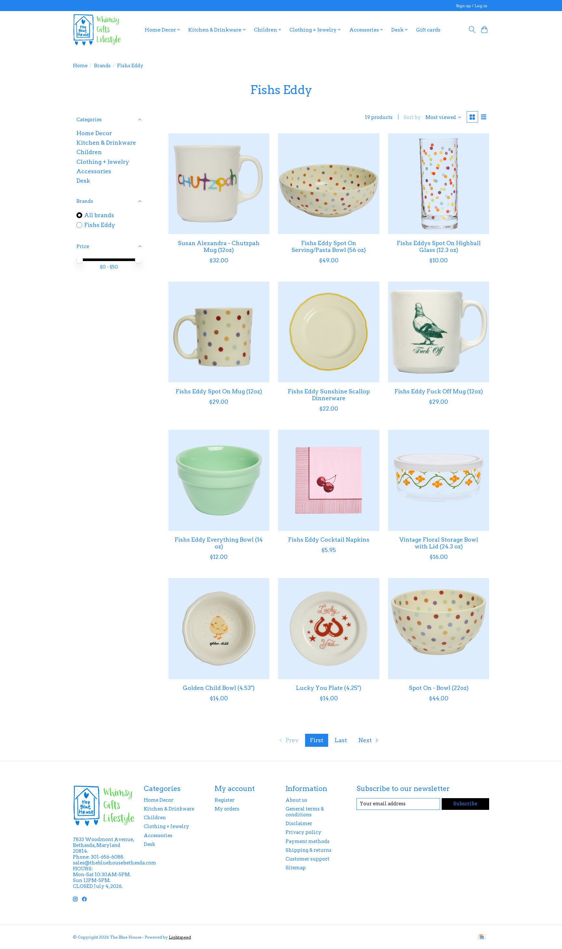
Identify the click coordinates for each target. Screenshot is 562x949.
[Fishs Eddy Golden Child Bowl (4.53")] (218, 628)
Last (341, 740)
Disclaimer (299, 823)
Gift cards (428, 30)
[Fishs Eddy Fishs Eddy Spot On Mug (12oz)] (218, 332)
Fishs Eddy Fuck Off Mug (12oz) (439, 391)
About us (296, 800)
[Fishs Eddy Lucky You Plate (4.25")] (328, 628)
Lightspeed (180, 937)
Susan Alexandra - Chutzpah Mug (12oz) (219, 246)
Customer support (307, 859)
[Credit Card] (481, 937)
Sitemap (296, 868)
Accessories (93, 171)
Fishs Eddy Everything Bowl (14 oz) (219, 543)
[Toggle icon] (471, 29)
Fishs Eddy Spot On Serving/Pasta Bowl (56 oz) (328, 246)
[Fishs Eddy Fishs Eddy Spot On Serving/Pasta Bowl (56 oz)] (328, 183)
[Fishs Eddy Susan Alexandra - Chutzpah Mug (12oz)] (218, 183)
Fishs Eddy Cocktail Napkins (328, 539)
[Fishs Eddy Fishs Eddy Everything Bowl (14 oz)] (218, 480)
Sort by (412, 117)
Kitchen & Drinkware (106, 142)
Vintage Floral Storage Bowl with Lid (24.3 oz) (438, 543)
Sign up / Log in (471, 5)
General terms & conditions (305, 812)
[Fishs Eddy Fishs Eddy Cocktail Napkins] (328, 480)
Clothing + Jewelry (102, 161)
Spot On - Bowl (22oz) (439, 687)
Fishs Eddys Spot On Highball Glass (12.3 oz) (439, 246)
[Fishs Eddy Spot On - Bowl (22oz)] (438, 628)
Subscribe (465, 804)
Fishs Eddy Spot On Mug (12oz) (219, 391)
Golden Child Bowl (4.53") (219, 687)
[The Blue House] (97, 29)
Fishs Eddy (99, 224)
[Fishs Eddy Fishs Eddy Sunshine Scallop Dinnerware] (328, 332)
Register (224, 800)
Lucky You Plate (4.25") (328, 687)
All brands (99, 215)
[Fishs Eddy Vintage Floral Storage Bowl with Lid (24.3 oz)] (438, 480)
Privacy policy (303, 832)
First (316, 740)
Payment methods (307, 841)
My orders (227, 809)
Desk (83, 180)
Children (89, 152)
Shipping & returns (308, 850)
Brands (102, 66)
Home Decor (94, 133)
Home (80, 66)
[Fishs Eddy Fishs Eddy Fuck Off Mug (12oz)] (438, 332)
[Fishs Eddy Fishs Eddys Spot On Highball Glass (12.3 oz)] (438, 183)
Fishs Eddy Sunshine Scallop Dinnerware (329, 395)
